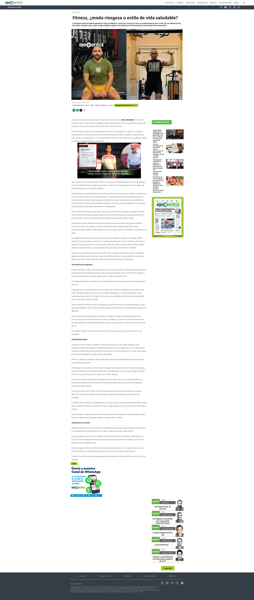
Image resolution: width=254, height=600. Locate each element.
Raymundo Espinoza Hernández (168, 553)
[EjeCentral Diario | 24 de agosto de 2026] (168, 217)
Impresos (213, 3)
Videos (236, 3)
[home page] (14, 3)
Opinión (180, 3)
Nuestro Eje (76, 12)
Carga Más (168, 568)
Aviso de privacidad (76, 584)
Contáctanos (172, 576)
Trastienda (190, 3)
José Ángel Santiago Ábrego (167, 529)
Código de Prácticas (149, 576)
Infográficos (202, 3)
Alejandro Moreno (167, 515)
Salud (74, 464)
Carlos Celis (165, 503)
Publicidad (127, 576)
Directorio (81, 576)
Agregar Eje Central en (124, 105)
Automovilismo (225, 3)
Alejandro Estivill (166, 541)
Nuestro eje (170, 3)
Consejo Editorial (104, 576)
